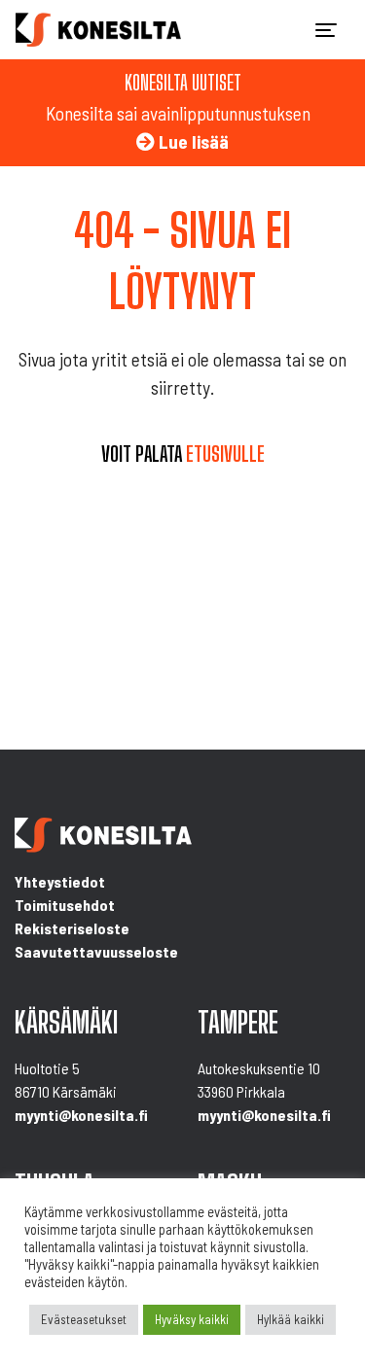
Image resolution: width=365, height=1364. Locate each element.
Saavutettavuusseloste (96, 951)
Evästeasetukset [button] (84, 1319)
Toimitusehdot (65, 904)
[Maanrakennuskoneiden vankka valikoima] (98, 30)
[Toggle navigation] (326, 30)
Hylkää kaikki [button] (290, 1319)
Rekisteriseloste (72, 928)
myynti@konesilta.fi (81, 1114)
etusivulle (225, 454)
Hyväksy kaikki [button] (192, 1319)
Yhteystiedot (60, 881)
